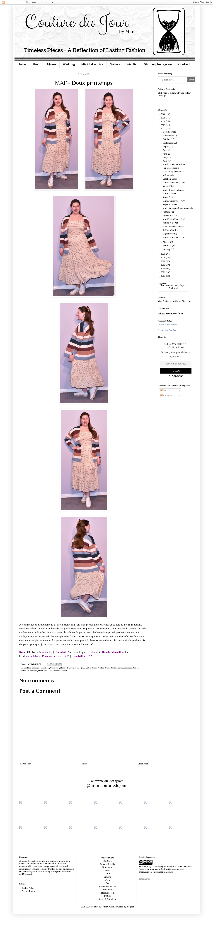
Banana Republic (107, 864)
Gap (107, 883)
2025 (163, 118)
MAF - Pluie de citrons (173, 226)
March (166, 242)
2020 (163, 257)
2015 (163, 276)
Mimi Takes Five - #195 (174, 164)
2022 (163, 129)
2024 (163, 121)
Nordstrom (107, 867)
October (167, 139)
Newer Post (25, 764)
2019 (163, 261)
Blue (29, 668)
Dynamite (107, 889)
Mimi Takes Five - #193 (174, 201)
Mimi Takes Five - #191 (174, 237)
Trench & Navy (170, 215)
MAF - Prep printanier (173, 172)
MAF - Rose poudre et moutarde (178, 208)
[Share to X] (54, 664)
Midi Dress (92, 668)
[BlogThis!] (51, 664)
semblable (45, 652)
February (167, 245)
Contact (184, 64)
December (168, 132)
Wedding (69, 64)
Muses (51, 64)
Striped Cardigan (60, 671)
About (36, 64)
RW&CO (107, 896)
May (165, 157)
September (168, 143)
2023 (163, 125)
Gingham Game (170, 179)
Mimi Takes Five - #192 (174, 219)
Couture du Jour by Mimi (167, 325)
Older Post (143, 764)
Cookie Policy (28, 888)
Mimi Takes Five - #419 (170, 313)
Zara (107, 873)
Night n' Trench (170, 204)
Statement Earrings (28, 671)
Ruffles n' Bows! (170, 223)
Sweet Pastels (169, 197)
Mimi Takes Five (92, 64)
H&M (66, 656)
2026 (163, 114)
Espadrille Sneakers (40, 668)
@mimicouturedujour (106, 785)
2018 (163, 265)
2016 (163, 272)
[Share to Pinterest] (60, 664)
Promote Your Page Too (167, 330)
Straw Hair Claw (45, 671)
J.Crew (108, 880)
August (166, 146)
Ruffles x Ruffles (170, 230)
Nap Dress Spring (171, 168)
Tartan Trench (169, 193)
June (165, 154)
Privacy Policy (28, 891)
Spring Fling (168, 186)
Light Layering (170, 234)
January (167, 249)
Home (22, 64)
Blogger (130, 907)
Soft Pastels (168, 175)
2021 (163, 254)
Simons (107, 877)
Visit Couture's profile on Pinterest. (174, 301)
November (168, 135)
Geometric (54, 668)
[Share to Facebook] (57, 664)
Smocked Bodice (131, 668)
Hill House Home (108, 893)
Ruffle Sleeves (117, 668)
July (165, 150)
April (165, 161)
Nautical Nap (168, 212)
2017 (163, 268)
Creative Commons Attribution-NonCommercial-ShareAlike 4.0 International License (161, 870)
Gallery (115, 64)
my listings (179, 285)
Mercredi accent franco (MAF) (73, 668)
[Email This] (48, 664)
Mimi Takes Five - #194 (174, 182)
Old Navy (107, 861)
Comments (167, 395)
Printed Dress (104, 668)
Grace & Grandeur (107, 899)
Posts (164, 390)
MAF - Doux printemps (173, 190)
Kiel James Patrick (107, 886)
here (165, 93)
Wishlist (132, 64)
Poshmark (174, 288)
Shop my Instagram (158, 64)
